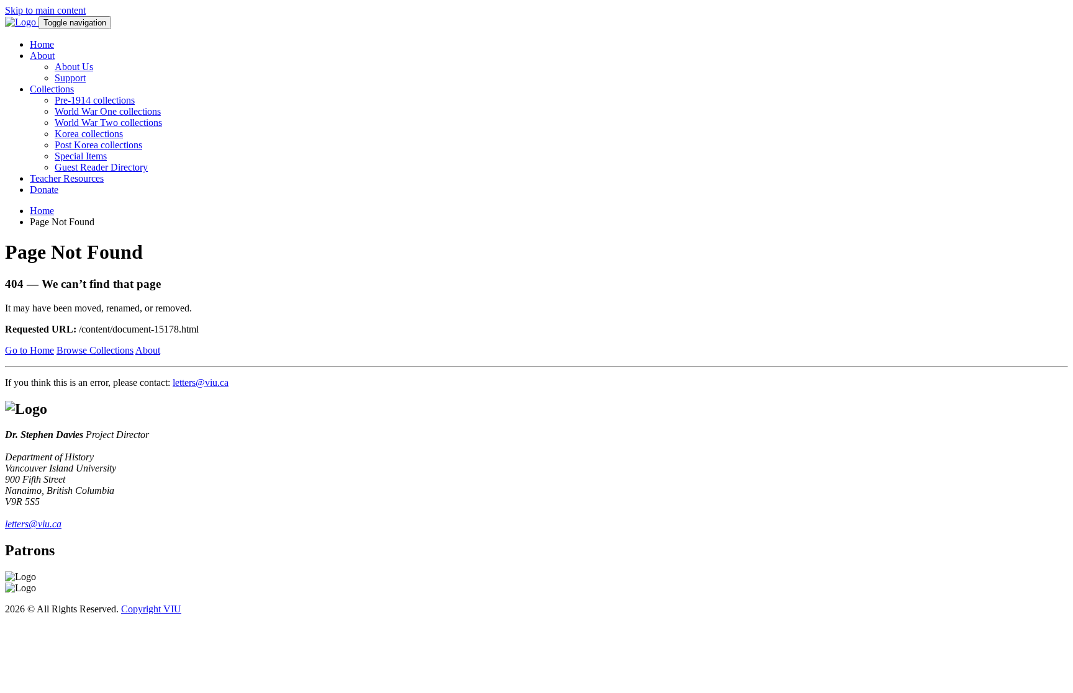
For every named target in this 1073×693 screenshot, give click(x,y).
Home (42, 44)
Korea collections (89, 133)
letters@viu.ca (201, 382)
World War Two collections (108, 122)
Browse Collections (95, 350)
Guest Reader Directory (101, 167)
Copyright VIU (151, 609)
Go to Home (29, 350)
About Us (74, 66)
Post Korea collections (98, 145)
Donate (44, 189)
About (42, 55)
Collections (52, 89)
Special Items (81, 156)
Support (70, 78)
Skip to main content (45, 10)
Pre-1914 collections (95, 100)
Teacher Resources (67, 178)
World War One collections (108, 111)
